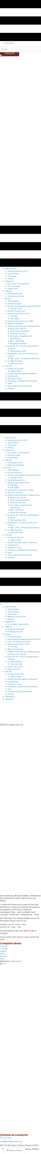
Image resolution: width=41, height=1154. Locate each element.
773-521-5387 (6, 1138)
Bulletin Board (15, 961)
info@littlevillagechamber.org (11, 1141)
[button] (9, 53)
